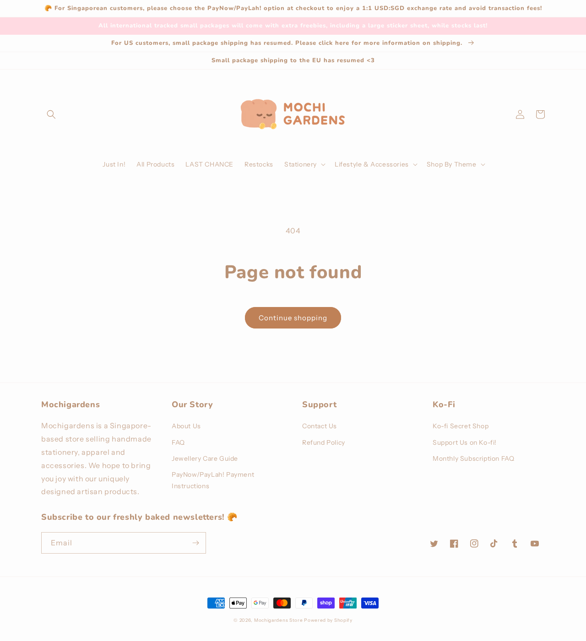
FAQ (178, 442)
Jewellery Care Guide (205, 458)
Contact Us (319, 426)
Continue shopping (293, 317)
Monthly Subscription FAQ (473, 458)
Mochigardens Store (278, 620)
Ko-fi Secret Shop (460, 426)
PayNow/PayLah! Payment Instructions (213, 480)
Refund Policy (323, 442)
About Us (186, 426)
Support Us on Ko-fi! (465, 442)
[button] (51, 114)
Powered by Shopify (328, 620)
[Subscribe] (195, 543)
